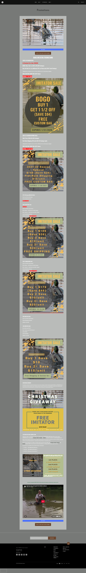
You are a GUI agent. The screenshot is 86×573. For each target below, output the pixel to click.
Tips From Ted (56, 552)
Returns (55, 555)
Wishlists (64, 548)
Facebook (40, 437)
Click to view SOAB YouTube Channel (43, 53)
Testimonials (56, 548)
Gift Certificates (66, 549)
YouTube (44, 437)
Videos (55, 549)
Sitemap (64, 551)
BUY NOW (43, 49)
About (55, 551)
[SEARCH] (78, 2)
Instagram (34, 437)
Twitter (38, 437)
